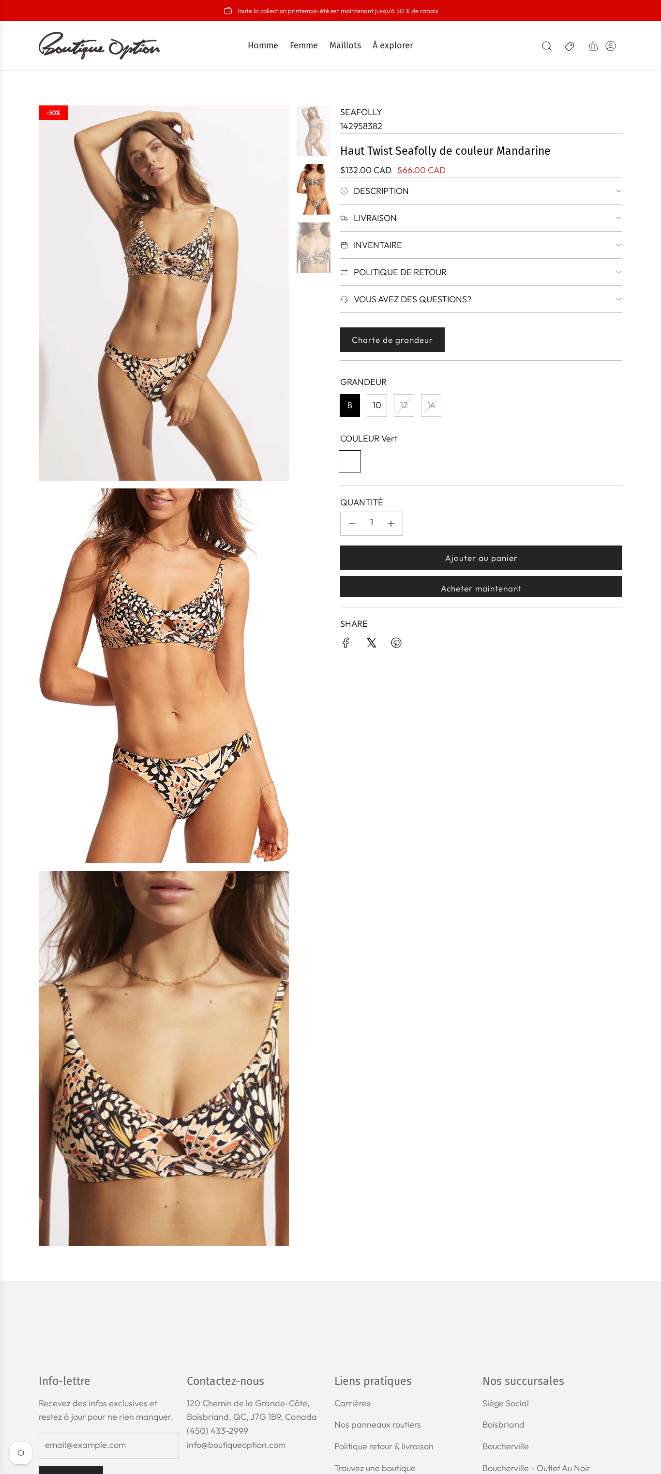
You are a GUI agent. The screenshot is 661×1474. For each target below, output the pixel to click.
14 (431, 405)
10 (377, 405)
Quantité (361, 502)
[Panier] (593, 46)
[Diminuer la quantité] (352, 523)
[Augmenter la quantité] (391, 523)
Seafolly (361, 112)
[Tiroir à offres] (570, 46)
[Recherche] (546, 46)
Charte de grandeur (392, 340)
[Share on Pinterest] (396, 645)
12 (404, 405)
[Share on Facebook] (346, 645)
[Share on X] (371, 645)
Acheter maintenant (481, 588)
